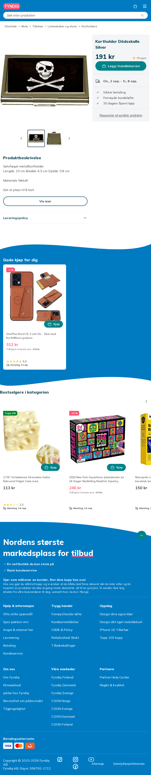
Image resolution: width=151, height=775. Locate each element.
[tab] (36, 138)
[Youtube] (91, 759)
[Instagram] (75, 759)
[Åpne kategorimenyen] (144, 6)
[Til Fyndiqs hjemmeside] (11, 6)
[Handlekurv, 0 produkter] (135, 6)
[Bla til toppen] (141, 535)
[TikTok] (59, 759)
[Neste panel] (146, 401)
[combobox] (75, 15)
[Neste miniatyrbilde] (69, 138)
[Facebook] (75, 766)
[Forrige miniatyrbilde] (21, 138)
